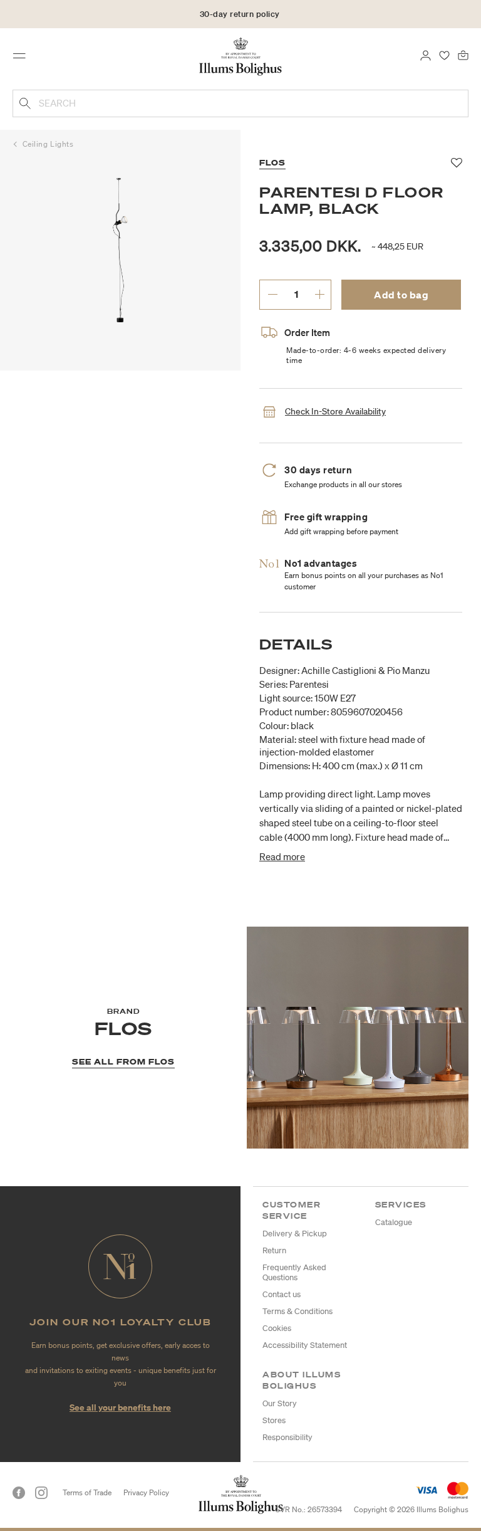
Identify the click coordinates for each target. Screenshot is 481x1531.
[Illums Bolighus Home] (240, 55)
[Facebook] (19, 1492)
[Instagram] (41, 1492)
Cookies (276, 1328)
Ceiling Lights (48, 144)
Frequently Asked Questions (294, 1272)
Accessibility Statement (304, 1345)
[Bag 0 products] (463, 54)
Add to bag (401, 294)
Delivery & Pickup (294, 1233)
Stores (274, 1420)
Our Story (279, 1403)
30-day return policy (240, 14)
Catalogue (393, 1222)
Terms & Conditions (297, 1311)
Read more (282, 856)
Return (274, 1250)
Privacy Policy (146, 1492)
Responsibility (287, 1437)
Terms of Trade (87, 1492)
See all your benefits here (120, 1407)
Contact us (281, 1294)
